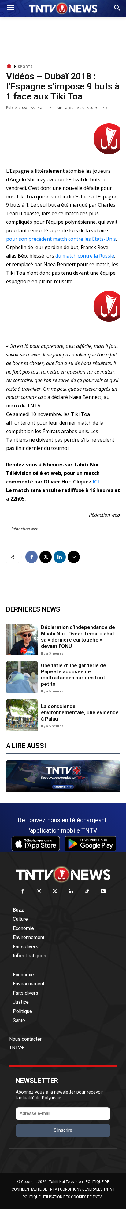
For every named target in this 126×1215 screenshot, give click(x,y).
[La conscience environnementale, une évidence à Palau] (22, 715)
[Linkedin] (60, 557)
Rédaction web (25, 528)
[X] (45, 557)
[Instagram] (39, 891)
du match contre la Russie (84, 255)
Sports (25, 66)
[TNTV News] (63, 874)
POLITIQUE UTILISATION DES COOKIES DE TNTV (62, 1197)
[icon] (9, 66)
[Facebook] (31, 557)
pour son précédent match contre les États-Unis (61, 239)
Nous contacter (25, 1039)
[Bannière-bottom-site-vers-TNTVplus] (63, 790)
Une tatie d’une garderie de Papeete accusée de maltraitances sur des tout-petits (74, 674)
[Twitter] (55, 891)
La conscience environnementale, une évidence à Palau (80, 712)
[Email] (74, 557)
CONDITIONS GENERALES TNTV (86, 1189)
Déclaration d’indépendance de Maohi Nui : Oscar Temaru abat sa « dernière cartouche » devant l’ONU (78, 636)
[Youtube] (103, 891)
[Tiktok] (87, 891)
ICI (96, 481)
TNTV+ (16, 1047)
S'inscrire (63, 1130)
